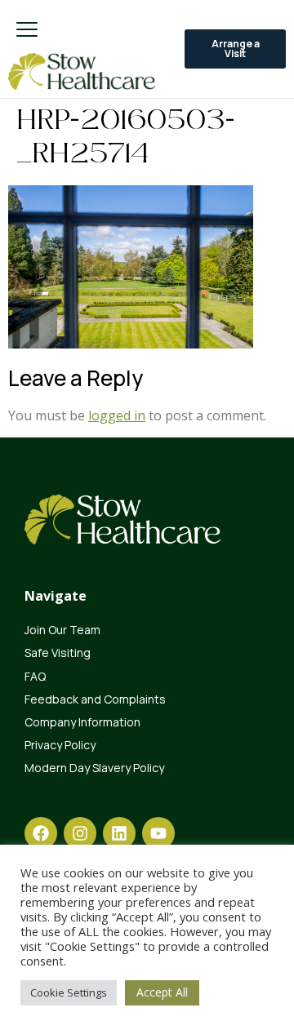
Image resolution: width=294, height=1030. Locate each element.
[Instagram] (80, 833)
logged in (116, 415)
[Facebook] (40, 833)
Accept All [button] (162, 992)
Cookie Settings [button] (68, 992)
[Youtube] (158, 833)
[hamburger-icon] (26, 30)
